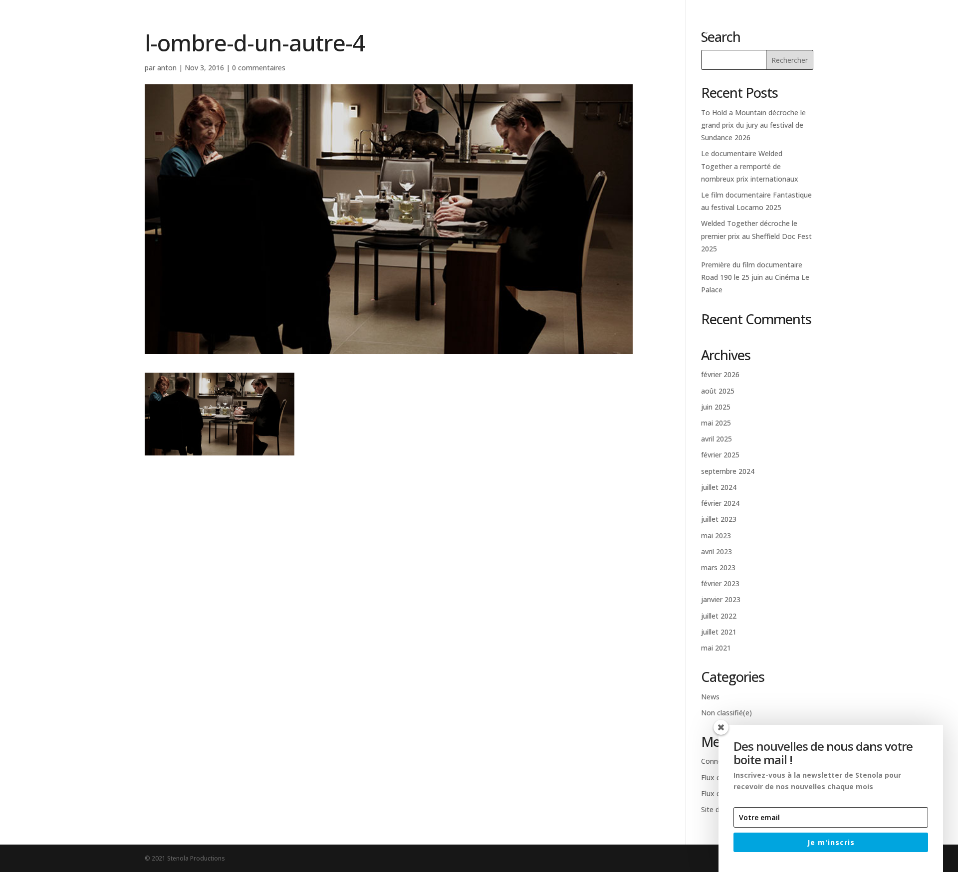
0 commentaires (258, 67)
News (815, 30)
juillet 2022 (718, 616)
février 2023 (720, 583)
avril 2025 (716, 438)
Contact (862, 30)
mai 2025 (716, 423)
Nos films (713, 30)
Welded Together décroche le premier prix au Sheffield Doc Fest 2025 (756, 235)
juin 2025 (715, 407)
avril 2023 (716, 551)
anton (167, 67)
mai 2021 (716, 648)
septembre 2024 (727, 471)
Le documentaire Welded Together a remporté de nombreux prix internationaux (749, 166)
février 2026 (720, 374)
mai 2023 (716, 535)
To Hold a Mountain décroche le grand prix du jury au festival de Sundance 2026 (753, 125)
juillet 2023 (718, 519)
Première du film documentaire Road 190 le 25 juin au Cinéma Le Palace (755, 277)
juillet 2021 (718, 632)
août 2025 (717, 391)
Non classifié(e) (726, 712)
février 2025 (720, 454)
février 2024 (720, 503)
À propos (768, 30)
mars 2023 (718, 567)
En (931, 30)
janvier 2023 (720, 599)
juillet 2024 (718, 487)
